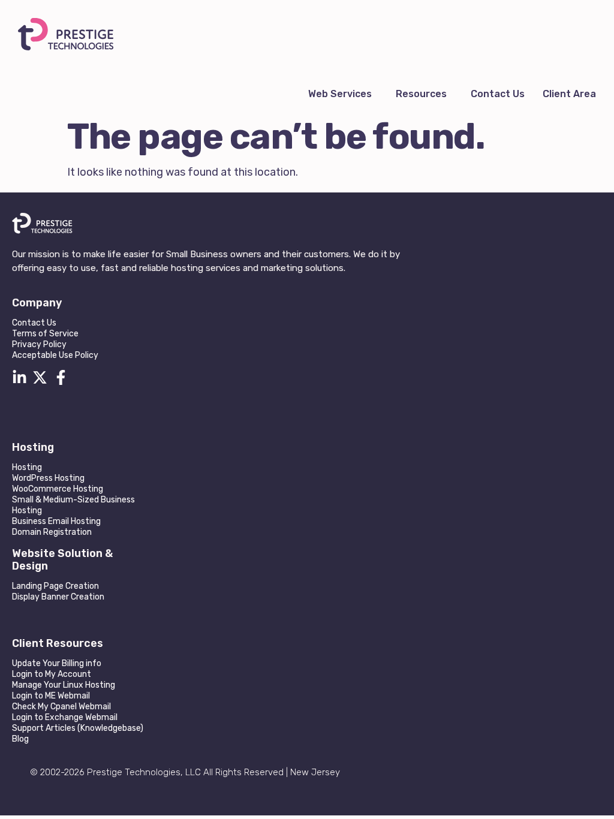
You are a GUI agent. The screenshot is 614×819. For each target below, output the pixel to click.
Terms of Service (45, 334)
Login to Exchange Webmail (65, 717)
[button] (343, 94)
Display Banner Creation (58, 597)
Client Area (569, 94)
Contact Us (498, 94)
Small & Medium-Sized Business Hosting (73, 505)
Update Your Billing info (56, 663)
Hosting (27, 467)
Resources (421, 94)
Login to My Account (51, 674)
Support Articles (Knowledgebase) (77, 728)
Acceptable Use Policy (55, 355)
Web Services (340, 94)
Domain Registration (52, 532)
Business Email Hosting (56, 521)
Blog (20, 739)
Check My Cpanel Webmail (61, 706)
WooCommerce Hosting (57, 489)
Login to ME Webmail (51, 696)
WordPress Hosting (48, 478)
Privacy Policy (39, 344)
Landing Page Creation (55, 586)
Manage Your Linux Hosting (63, 685)
